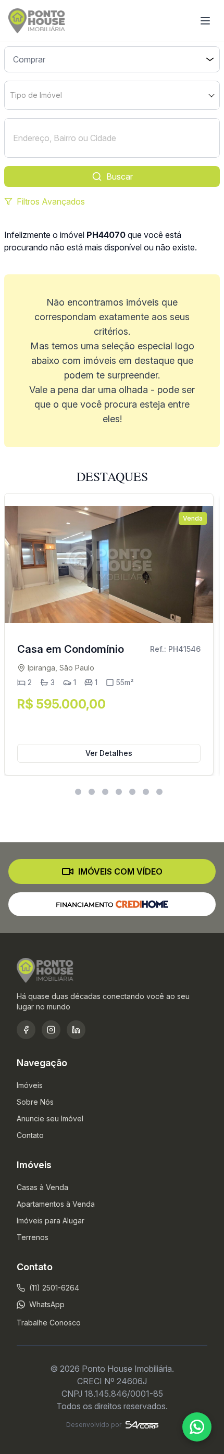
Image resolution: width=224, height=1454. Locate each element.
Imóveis (30, 1085)
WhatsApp (47, 1304)
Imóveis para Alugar (50, 1220)
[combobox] (112, 95)
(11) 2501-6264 (54, 1287)
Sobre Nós (35, 1101)
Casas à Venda (42, 1187)
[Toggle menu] (205, 20)
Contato (30, 1135)
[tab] (64, 792)
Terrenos (32, 1237)
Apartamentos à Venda (56, 1203)
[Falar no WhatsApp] (196, 1427)
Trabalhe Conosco (49, 1322)
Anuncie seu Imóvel (50, 1118)
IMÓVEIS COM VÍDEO (120, 871)
